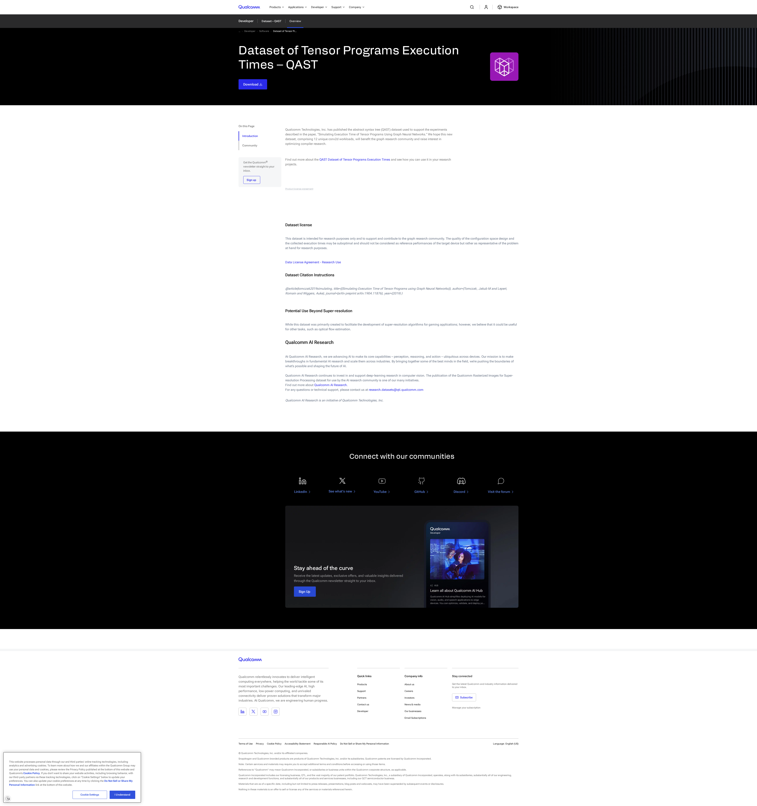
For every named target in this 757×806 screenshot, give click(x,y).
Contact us (363, 704)
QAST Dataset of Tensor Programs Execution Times (354, 159)
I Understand (122, 794)
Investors (409, 697)
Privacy (260, 743)
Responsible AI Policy (325, 743)
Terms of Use (246, 743)
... (239, 31)
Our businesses (413, 711)
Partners (361, 697)
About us (409, 684)
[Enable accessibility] (7, 798)
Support (361, 691)
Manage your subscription (466, 707)
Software (264, 31)
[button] (364, 743)
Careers (409, 691)
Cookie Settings (89, 794)
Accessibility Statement (297, 743)
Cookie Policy (274, 743)
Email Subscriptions (415, 718)
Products (362, 684)
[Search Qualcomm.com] (472, 7)
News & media (412, 704)
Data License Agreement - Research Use (313, 262)
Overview (295, 21)
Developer (246, 21)
